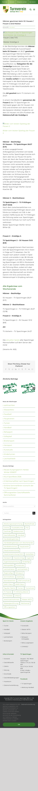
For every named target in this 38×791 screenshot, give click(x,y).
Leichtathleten (9, 569)
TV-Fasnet (7, 592)
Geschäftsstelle (9, 535)
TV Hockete (8, 596)
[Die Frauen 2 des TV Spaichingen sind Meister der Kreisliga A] (19, 32)
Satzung (6, 670)
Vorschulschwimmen (11, 599)
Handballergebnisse (11, 539)
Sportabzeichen (9, 580)
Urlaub (17, 596)
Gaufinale (7, 531)
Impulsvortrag (19, 558)
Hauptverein (9, 419)
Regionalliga (8, 573)
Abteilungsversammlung (13, 524)
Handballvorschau (10, 546)
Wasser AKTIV (27, 599)
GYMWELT (24, 646)
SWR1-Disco (19, 584)
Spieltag (20, 577)
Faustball (8, 414)
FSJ (27, 528)
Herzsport (8, 445)
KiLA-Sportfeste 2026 (12, 477)
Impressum (7, 681)
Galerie (6, 666)
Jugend (29, 558)
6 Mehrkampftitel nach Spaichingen (19, 481)
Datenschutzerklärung (10, 685)
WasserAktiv (9, 410)
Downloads (7, 674)
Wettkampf (25, 603)
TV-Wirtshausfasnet (21, 592)
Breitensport (9, 441)
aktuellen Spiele (12, 340)
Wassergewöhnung (11, 603)
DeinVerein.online (28, 699)
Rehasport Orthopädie (25, 638)
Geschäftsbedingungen (10, 678)
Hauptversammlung (11, 550)
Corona (6, 528)
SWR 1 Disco (8, 584)
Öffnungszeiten (9, 607)
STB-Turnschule (24, 580)
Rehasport (8, 432)
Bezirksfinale (29, 524)
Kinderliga (26, 562)
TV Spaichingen (26, 683)
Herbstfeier (29, 554)
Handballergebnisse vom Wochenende (18, 543)
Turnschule (30, 588)
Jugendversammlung (12, 562)
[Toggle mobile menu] (34, 9)
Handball (12, 27)
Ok (19, 724)
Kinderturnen (9, 454)
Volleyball (8, 436)
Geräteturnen (18, 531)
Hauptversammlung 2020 (13, 554)
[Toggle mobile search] (30, 9)
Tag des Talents (9, 588)
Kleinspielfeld (9, 565)
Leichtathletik (9, 459)
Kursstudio (8, 450)
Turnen (7, 423)
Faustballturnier (17, 528)
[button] (4, 388)
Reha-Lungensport (27, 643)
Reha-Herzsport (26, 633)
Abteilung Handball (27, 687)
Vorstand (7, 659)
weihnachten (9, 405)
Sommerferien (9, 577)
